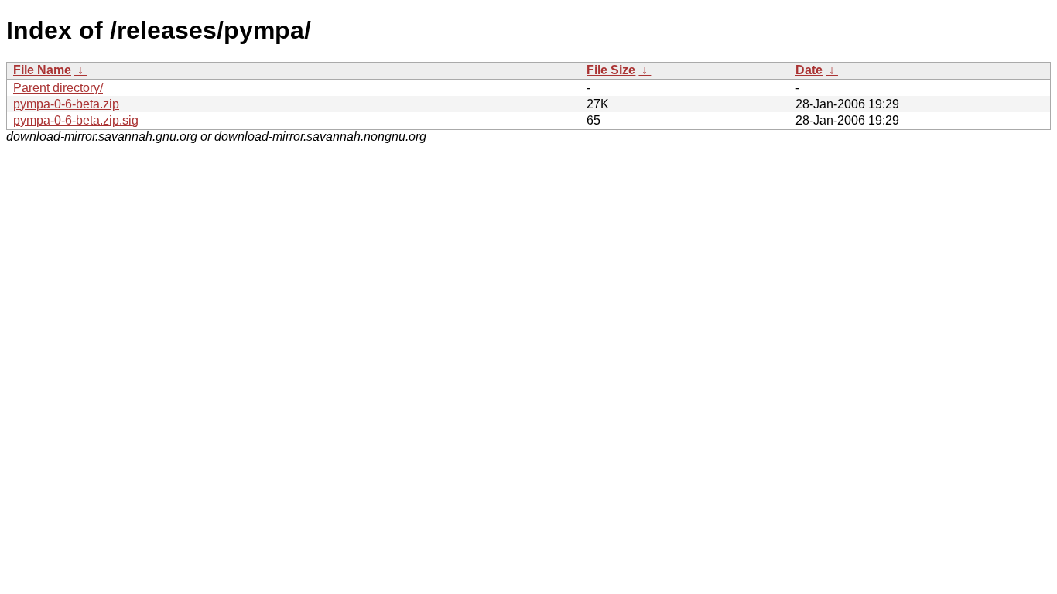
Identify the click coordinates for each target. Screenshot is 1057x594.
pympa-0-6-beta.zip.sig (76, 120)
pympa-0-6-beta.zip (66, 104)
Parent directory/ (58, 87)
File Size (611, 70)
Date (809, 70)
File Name (42, 70)
